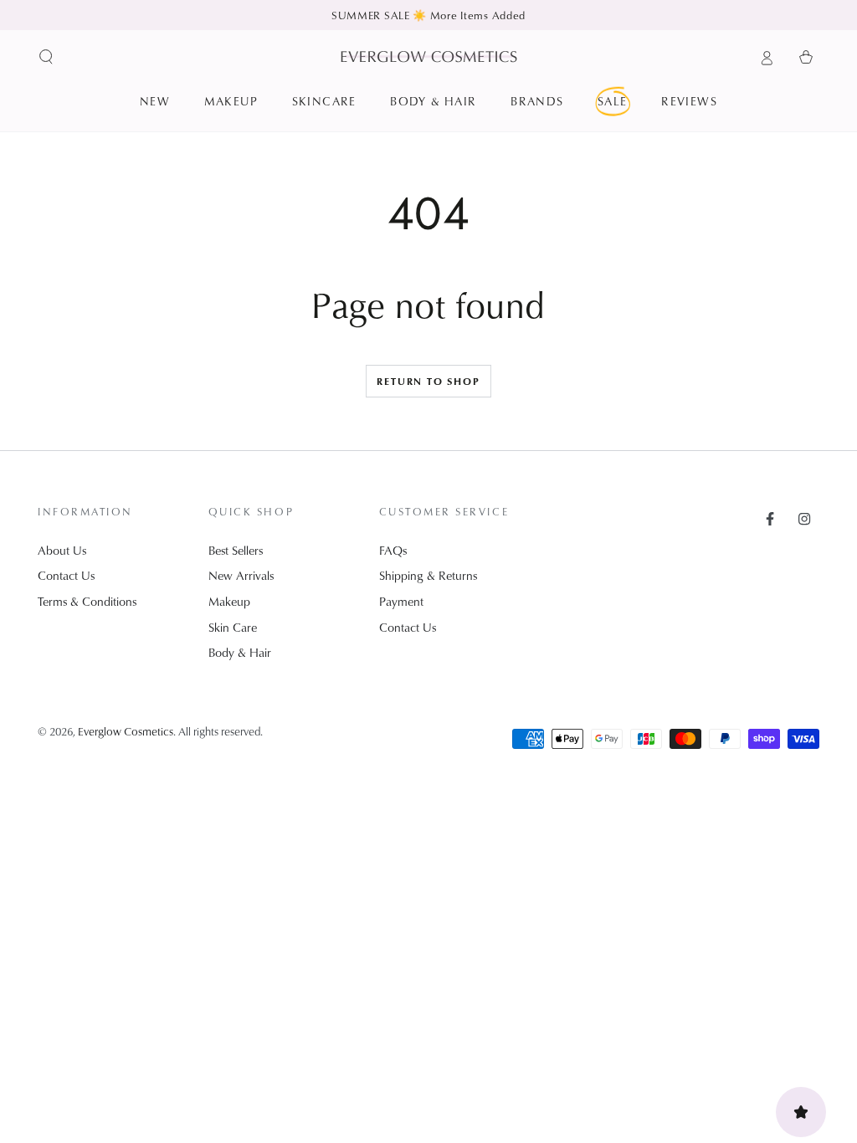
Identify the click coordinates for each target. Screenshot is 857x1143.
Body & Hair (239, 652)
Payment (401, 601)
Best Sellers (235, 550)
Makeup (229, 601)
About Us (62, 550)
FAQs (393, 550)
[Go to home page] (429, 56)
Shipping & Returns (428, 575)
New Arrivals (241, 575)
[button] (46, 57)
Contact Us (66, 575)
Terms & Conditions (87, 601)
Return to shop (428, 381)
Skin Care (232, 627)
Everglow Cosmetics (125, 731)
